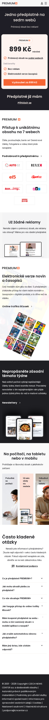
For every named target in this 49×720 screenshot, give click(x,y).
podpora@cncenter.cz (15, 710)
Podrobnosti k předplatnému (20, 156)
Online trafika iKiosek (15, 306)
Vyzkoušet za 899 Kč (24, 82)
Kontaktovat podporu (27, 566)
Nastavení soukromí (13, 706)
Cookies (37, 702)
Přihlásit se (24, 102)
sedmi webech (35, 58)
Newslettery (9, 402)
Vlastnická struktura (36, 706)
